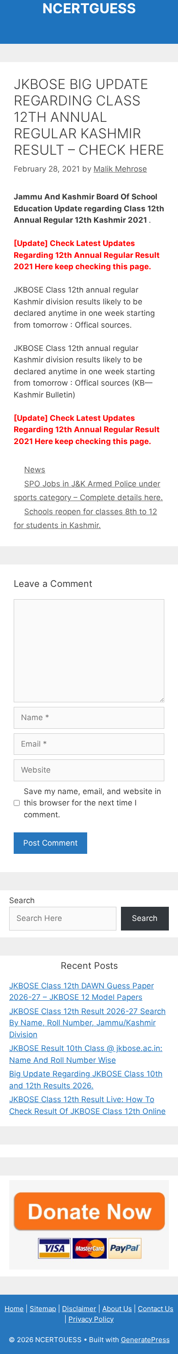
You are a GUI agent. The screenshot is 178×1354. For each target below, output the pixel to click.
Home (14, 1308)
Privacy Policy (91, 1319)
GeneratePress (145, 1339)
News (34, 469)
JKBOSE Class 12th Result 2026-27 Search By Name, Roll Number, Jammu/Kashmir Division (87, 1023)
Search (22, 900)
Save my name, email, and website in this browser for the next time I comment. (92, 803)
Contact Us (155, 1308)
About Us (117, 1308)
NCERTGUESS (89, 8)
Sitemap (43, 1308)
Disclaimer (79, 1308)
